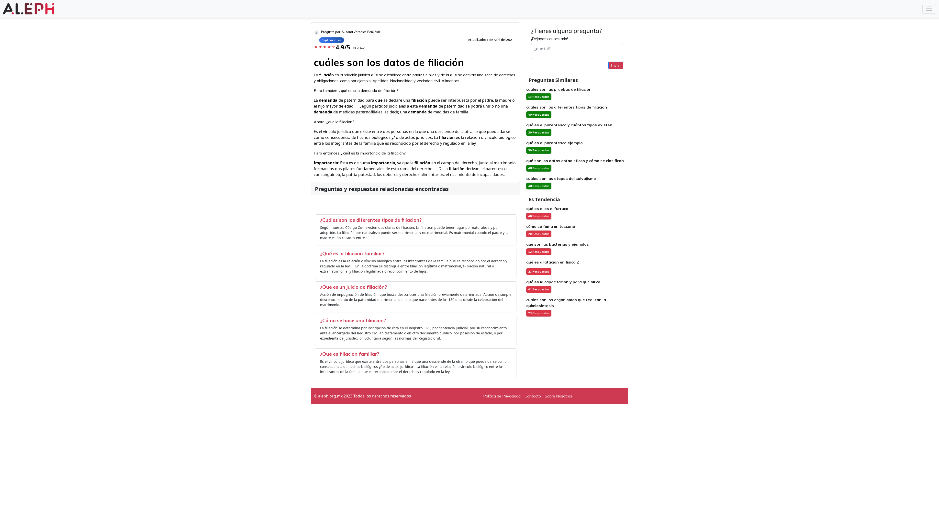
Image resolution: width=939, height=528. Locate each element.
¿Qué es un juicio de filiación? (353, 287)
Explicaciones (332, 40)
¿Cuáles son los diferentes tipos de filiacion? (371, 220)
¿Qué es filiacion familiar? (349, 354)
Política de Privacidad (502, 396)
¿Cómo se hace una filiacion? (353, 320)
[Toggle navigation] (929, 9)
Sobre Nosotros (558, 396)
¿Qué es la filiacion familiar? (352, 253)
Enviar (616, 65)
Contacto (533, 396)
